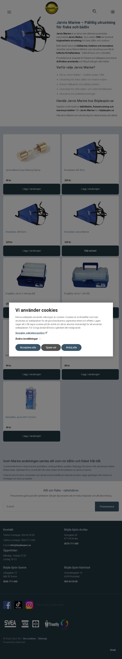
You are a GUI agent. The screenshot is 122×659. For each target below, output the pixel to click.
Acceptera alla (28, 347)
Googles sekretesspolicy (30, 333)
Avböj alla (71, 347)
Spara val (51, 347)
